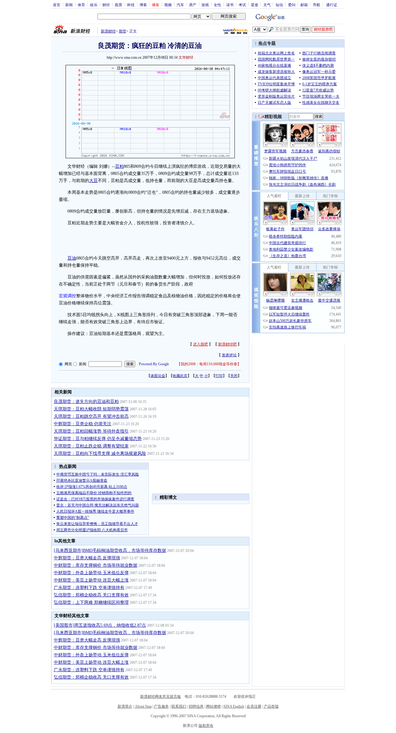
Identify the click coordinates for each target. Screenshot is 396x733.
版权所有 (206, 725)
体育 (81, 4)
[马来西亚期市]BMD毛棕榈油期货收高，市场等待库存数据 (110, 550)
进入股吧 (200, 344)
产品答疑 (271, 706)
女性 (217, 4)
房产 (192, 4)
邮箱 (304, 4)
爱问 (291, 4)
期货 (122, 31)
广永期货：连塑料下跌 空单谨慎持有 (89, 587)
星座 (254, 4)
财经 (106, 4)
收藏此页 (180, 376)
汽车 (180, 4)
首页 (56, 4)
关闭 (234, 376)
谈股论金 (157, 376)
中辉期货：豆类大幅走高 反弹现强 (87, 558)
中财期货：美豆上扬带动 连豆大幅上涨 (91, 580)
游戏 (205, 4)
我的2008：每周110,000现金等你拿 (209, 364)
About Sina (143, 706)
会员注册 (254, 706)
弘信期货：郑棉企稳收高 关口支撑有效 (91, 595)
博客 (143, 4)
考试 (242, 4)
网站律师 (213, 706)
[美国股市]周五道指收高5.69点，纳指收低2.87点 (100, 625)
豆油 (71, 258)
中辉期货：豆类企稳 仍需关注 (82, 424)
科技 (131, 4)
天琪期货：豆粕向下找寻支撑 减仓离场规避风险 (100, 453)
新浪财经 (108, 31)
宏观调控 (67, 296)
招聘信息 (196, 706)
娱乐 (93, 4)
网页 (68, 364)
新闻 (69, 4)
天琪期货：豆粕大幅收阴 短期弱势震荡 (91, 409)
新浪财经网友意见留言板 (160, 696)
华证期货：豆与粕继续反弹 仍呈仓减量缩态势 (98, 438)
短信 (279, 4)
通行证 (331, 4)
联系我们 (178, 706)
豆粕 (119, 166)
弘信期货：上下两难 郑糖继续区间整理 (91, 602)
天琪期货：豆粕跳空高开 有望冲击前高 (91, 416)
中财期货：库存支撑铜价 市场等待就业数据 (95, 565)
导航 (316, 4)
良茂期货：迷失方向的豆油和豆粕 (86, 401)
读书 (230, 4)
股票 (118, 4)
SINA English (233, 706)
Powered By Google (154, 364)
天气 (267, 4)
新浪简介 (125, 706)
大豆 (93, 180)
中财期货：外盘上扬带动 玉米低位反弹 (91, 572)
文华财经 (186, 57)
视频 (168, 4)
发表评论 (229, 355)
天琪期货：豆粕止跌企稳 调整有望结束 (91, 446)
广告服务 (161, 706)
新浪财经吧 (227, 344)
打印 (219, 376)
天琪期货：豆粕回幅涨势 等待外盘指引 (91, 431)
